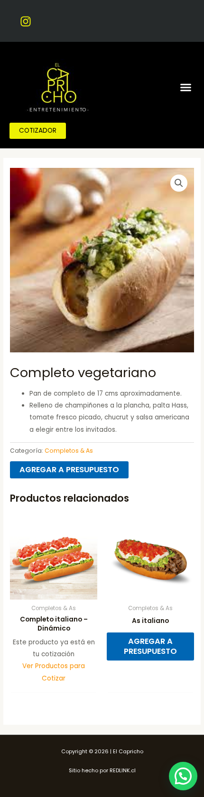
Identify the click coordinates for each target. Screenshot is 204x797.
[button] (186, 87)
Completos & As (69, 451)
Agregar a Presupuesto (69, 469)
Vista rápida (53, 592)
